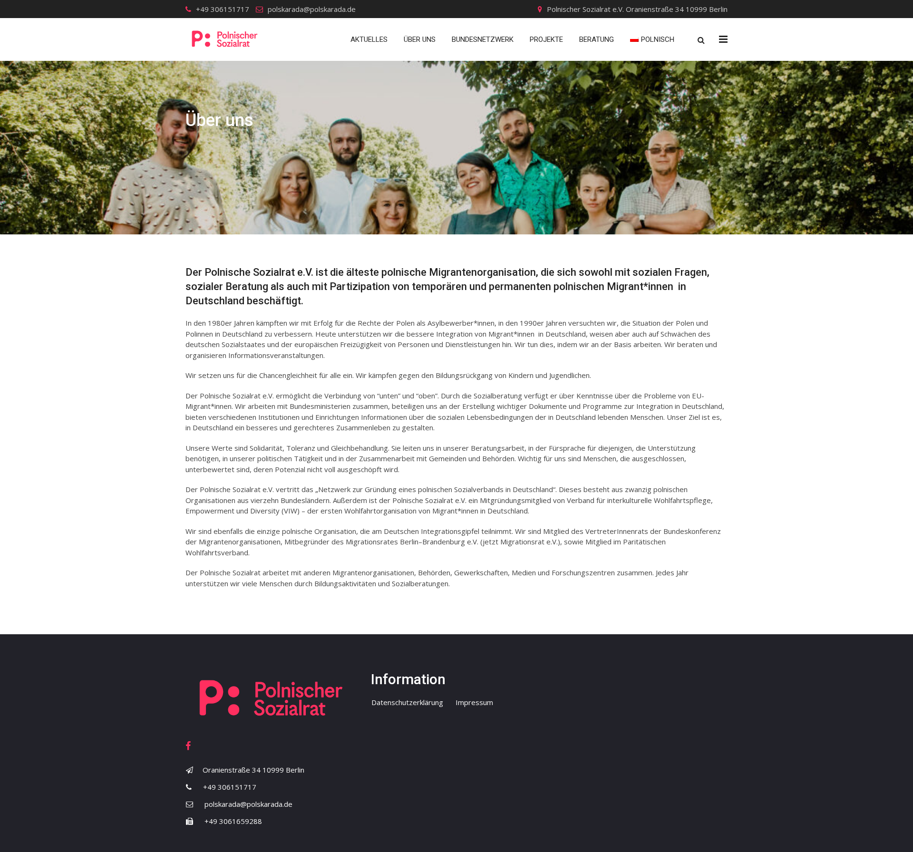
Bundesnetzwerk (483, 39)
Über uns (420, 39)
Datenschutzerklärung (407, 702)
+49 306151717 (222, 9)
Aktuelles (369, 39)
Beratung (596, 39)
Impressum (474, 702)
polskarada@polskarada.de (312, 9)
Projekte (546, 39)
